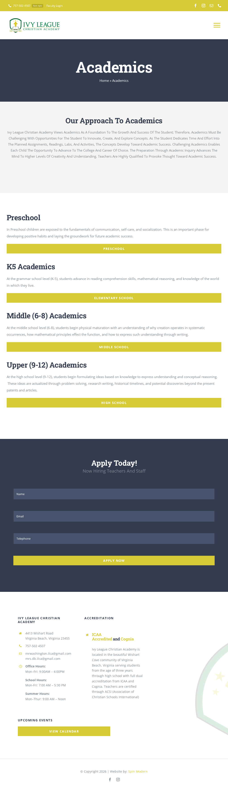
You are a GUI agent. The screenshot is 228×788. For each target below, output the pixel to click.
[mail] (211, 5)
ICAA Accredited (102, 637)
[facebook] (195, 5)
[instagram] (203, 5)
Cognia (127, 639)
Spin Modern (138, 771)
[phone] (219, 5)
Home (104, 80)
